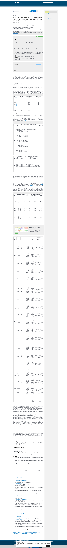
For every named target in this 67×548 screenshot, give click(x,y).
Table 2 (25, 120)
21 (19, 426)
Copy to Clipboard (16, 33)
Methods (47, 14)
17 (41, 420)
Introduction (47, 13)
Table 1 (38, 88)
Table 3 (42, 184)
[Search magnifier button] (52, 2)
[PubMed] (19, 467)
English (14, 11)
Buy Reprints (33, 11)
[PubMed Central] (22, 467)
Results (46, 19)
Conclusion (47, 23)
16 (31, 414)
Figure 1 (30, 185)
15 (37, 413)
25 (36, 426)
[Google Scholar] (25, 467)
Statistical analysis (50, 18)
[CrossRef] (16, 467)
